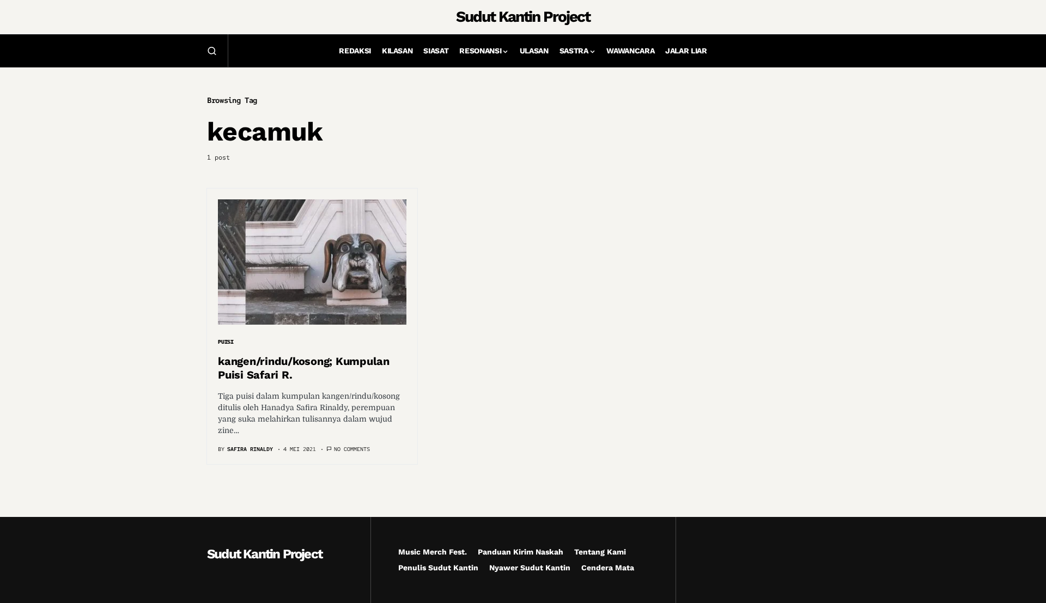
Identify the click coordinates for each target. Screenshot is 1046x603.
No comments (352, 449)
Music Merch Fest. (432, 551)
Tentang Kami (600, 551)
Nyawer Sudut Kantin (529, 567)
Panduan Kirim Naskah (520, 551)
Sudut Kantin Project (522, 17)
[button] (212, 51)
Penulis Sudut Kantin (438, 567)
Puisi (226, 341)
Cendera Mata (607, 567)
